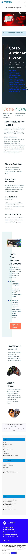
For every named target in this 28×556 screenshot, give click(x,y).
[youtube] (10, 536)
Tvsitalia (16, 455)
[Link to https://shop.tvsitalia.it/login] (19, 1)
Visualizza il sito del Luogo (9, 509)
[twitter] (5, 536)
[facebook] (3, 536)
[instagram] (8, 536)
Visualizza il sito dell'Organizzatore (12, 472)
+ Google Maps (8, 504)
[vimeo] (15, 536)
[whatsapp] (17, 536)
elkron (11, 455)
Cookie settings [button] (6, 553)
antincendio (6, 455)
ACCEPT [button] (14, 553)
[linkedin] (13, 536)
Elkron (4, 451)
